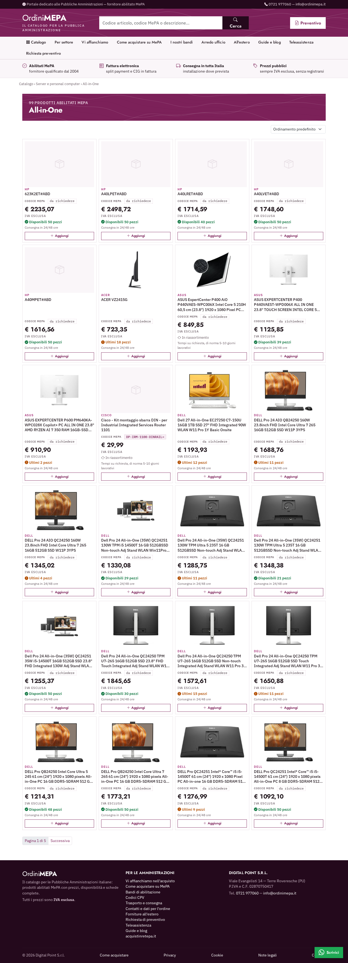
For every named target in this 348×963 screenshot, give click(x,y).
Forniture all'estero (142, 914)
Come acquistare (114, 955)
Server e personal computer (58, 84)
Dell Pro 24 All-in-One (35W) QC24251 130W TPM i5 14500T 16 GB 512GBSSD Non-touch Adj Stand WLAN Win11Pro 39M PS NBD (134, 545)
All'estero (242, 42)
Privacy (170, 955)
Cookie (217, 955)
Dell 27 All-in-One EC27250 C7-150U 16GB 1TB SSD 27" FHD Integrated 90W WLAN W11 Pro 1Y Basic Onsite (212, 425)
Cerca (235, 26)
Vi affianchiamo (95, 42)
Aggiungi (61, 235)
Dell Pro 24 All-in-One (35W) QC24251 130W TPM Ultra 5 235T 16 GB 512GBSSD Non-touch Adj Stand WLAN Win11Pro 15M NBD (211, 545)
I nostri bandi (181, 42)
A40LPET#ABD (114, 193)
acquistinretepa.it (141, 936)
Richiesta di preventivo (145, 919)
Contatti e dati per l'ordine (148, 908)
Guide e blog (269, 42)
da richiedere (62, 201)
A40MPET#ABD (38, 299)
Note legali (267, 955)
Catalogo (38, 42)
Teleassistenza (301, 42)
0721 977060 (280, 4)
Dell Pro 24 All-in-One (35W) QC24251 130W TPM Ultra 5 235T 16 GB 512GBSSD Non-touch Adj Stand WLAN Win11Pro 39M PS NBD (287, 545)
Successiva (60, 840)
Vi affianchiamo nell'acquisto (150, 880)
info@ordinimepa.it (311, 4)
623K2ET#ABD (37, 193)
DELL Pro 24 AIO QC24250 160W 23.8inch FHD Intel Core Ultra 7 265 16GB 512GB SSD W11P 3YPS (55, 545)
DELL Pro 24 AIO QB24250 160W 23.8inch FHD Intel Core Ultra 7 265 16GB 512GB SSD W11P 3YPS (284, 425)
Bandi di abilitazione (143, 892)
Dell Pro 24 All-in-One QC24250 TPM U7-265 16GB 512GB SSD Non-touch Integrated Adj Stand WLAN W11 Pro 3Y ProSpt (212, 661)
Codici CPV (135, 897)
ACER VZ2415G (114, 299)
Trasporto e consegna (144, 902)
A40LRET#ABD (190, 193)
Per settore (64, 42)
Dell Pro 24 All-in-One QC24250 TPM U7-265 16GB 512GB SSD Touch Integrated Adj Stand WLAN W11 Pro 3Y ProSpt (288, 661)
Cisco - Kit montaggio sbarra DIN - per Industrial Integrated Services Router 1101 (134, 425)
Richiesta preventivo (43, 53)
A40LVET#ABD (266, 193)
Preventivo (310, 23)
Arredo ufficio (213, 42)
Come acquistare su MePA (139, 42)
